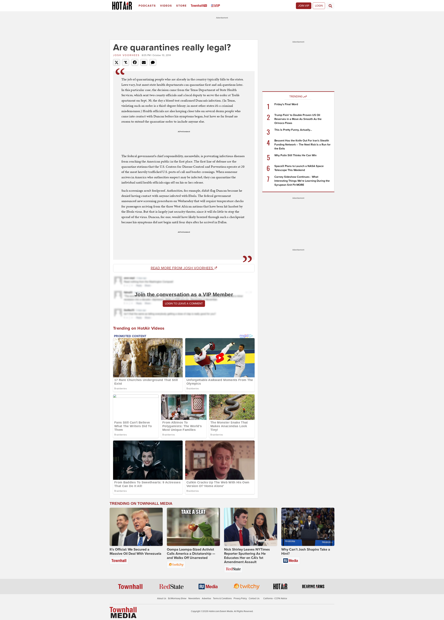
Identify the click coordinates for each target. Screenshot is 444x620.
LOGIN (319, 5)
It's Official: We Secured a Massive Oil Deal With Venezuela (135, 551)
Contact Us (254, 598)
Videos (166, 5)
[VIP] (216, 5)
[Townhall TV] (199, 5)
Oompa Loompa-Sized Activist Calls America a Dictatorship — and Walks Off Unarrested (191, 553)
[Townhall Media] (123, 612)
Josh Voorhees (127, 55)
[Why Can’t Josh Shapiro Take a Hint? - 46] (307, 527)
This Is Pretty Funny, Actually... (293, 130)
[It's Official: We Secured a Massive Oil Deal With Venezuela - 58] (136, 527)
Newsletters (194, 598)
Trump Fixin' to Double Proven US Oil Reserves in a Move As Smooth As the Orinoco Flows (298, 119)
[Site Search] (330, 5)
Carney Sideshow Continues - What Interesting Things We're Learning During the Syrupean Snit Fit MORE (302, 181)
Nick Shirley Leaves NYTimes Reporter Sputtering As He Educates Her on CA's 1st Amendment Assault (247, 555)
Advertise (206, 598)
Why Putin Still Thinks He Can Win (295, 155)
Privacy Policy (240, 598)
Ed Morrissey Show (177, 598)
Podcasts (147, 5)
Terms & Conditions (222, 598)
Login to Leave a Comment (184, 303)
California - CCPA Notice (275, 598)
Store (181, 5)
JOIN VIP (303, 5)
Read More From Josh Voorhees (182, 268)
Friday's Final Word (286, 104)
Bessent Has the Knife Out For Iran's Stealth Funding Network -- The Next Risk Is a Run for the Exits (302, 144)
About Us (161, 598)
